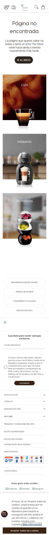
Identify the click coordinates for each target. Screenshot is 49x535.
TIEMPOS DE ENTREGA (24, 292)
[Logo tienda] (24, 7)
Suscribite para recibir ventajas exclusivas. (24, 337)
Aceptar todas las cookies (24, 530)
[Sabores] (24, 129)
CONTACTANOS (10, 471)
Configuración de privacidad (17, 444)
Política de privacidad (14, 431)
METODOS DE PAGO (24, 310)
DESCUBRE (8, 416)
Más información (32, 524)
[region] (24, 514)
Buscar (39, 7)
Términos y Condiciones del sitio (19, 424)
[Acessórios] (25, 248)
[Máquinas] (25, 189)
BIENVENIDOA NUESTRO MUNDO (24, 282)
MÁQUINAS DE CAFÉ (12, 409)
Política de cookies (13, 439)
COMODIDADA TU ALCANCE (24, 301)
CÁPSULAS (8, 401)
